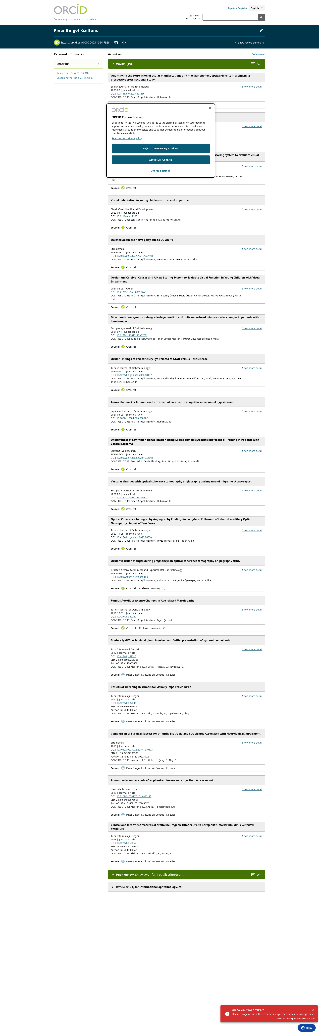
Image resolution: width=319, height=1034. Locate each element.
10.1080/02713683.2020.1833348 (135, 457)
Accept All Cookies (160, 159)
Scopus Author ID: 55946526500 (75, 77)
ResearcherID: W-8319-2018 (73, 73)
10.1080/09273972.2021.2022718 (135, 255)
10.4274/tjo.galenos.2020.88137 (134, 374)
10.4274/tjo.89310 (126, 656)
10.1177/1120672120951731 (132, 335)
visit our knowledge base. (300, 1014)
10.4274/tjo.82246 (126, 703)
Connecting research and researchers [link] (76, 19)
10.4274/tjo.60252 (126, 843)
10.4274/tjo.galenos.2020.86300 (134, 537)
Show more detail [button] (252, 86)
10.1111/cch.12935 (127, 216)
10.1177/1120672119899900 (132, 497)
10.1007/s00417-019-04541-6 (132, 576)
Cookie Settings (161, 170)
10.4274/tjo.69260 (126, 616)
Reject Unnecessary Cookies (160, 148)
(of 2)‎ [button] (162, 588)
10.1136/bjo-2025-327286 (131, 93)
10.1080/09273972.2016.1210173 (135, 749)
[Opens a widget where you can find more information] (306, 1028)
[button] (258, 54)
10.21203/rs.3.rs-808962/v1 (132, 292)
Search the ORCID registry (192, 17)
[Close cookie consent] (210, 107)
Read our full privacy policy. (127, 138)
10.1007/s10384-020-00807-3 (132, 418)
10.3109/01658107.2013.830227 (134, 796)
